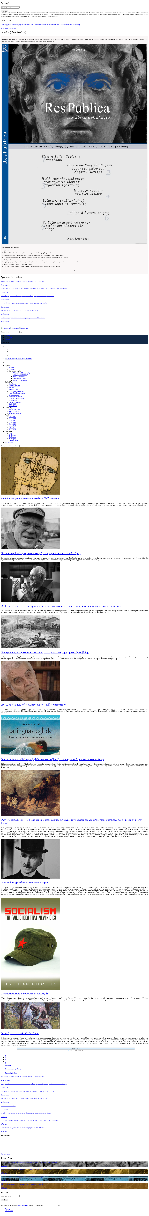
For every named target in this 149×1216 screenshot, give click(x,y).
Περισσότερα (5, 1154)
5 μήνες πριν (5, 321)
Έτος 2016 (12, 418)
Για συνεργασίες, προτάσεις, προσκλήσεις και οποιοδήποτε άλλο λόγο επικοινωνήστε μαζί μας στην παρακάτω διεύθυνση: (40, 24)
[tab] (76, 1069)
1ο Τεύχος (12, 433)
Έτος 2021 (12, 428)
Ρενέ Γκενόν (13, 400)
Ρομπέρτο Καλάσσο (15, 402)
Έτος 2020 (12, 426)
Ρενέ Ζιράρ (12, 384)
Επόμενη (8, 1065)
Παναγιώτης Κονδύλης (16, 391)
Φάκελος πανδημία (15, 413)
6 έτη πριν (4, 1117)
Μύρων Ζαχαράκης (19, 376)
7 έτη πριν (4, 1180)
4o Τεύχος (12, 439)
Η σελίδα (12, 369)
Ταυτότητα (8, 337)
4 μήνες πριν (5, 307)
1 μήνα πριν (4, 292)
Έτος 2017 (12, 420)
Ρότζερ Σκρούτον (14, 389)
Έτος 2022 (12, 429)
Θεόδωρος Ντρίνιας (19, 378)
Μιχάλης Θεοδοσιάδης (20, 380)
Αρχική (7, 335)
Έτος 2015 (12, 417)
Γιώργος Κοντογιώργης (16, 398)
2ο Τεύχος (12, 435)
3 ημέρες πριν (5, 285)
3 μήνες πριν (5, 299)
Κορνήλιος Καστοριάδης (17, 393)
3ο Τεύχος (12, 437)
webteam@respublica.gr (8, 28)
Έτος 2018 (12, 422)
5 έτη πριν (4, 1124)
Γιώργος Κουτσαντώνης (20, 375)
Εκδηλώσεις (9, 442)
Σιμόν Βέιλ (12, 404)
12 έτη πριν (4, 1109)
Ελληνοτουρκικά (14, 409)
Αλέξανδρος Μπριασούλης (21, 373)
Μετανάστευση (14, 411)
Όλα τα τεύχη (13, 440)
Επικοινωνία (9, 339)
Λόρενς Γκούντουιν (15, 397)
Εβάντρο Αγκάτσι (14, 386)
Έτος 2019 (12, 424)
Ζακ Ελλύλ (12, 387)
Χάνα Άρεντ (13, 406)
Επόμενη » (79, 1050)
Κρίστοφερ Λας (14, 395)
